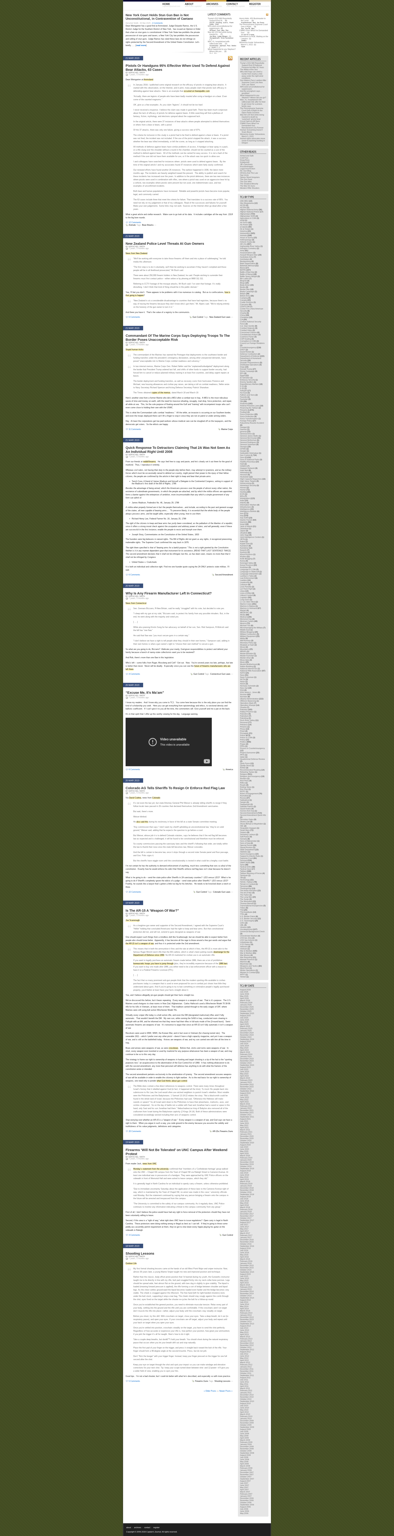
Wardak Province (247, 959)
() (226, 21)
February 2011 (246, 1390)
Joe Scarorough (133, 920)
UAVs (242, 923)
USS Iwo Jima (246, 938)
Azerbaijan (244, 259)
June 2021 (244, 1123)
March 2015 (245, 1285)
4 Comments (134, 674)
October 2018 (245, 1192)
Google (243, 451)
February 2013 (246, 1339)
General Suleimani (248, 444)
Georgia (243, 447)
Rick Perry (244, 781)
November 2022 (247, 1087)
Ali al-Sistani (245, 229)
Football (243, 412)
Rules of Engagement (249, 794)
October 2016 (245, 1244)
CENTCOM (244, 307)
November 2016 (247, 1242)
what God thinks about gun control (172, 1081)
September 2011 (247, 1375)
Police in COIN (246, 738)
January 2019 (246, 1186)
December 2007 (247, 1472)
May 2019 (244, 1177)
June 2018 (244, 1201)
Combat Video (246, 330)
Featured (244, 404)
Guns (230, 1131)
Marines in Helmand (248, 608)
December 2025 (247, 1007)
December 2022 (247, 1084)
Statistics (243, 852)
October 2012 (245, 1347)
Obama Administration (249, 699)
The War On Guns (247, 186)
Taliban (243, 871)
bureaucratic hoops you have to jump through (153, 963)
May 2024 (244, 1048)
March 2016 (245, 1259)
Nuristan (243, 697)
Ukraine (243, 927)
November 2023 (247, 1061)
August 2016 (245, 1248)
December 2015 (247, 1265)
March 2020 (245, 1156)
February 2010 (246, 1416)
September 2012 (247, 1350)
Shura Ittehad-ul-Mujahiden (251, 824)
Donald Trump (246, 369)
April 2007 (244, 1490)
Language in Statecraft (249, 572)
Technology (245, 880)
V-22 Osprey (245, 944)
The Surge (244, 899)
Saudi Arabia (245, 809)
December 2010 (247, 1395)
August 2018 (245, 1197)
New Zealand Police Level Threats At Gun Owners (165, 244)
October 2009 (245, 1425)
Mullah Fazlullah (247, 656)
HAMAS (243, 466)
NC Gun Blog (245, 171)
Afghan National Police (249, 212)
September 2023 (247, 1065)
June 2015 (244, 1278)
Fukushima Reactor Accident (252, 423)
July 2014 (244, 1302)
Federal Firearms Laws (249, 406)
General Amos (246, 434)
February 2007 (246, 1494)
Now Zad (244, 688)
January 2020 (246, 1160)
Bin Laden (244, 279)
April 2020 (244, 1153)
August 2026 (245, 990)
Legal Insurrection (247, 169)
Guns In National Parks (249, 460)
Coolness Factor (247, 337)
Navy (242, 675)
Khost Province (246, 554)
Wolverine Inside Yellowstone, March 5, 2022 (251, 43)
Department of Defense (249, 356)
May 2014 (244, 1306)
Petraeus (244, 725)
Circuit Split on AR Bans (250, 121)
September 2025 (247, 1013)
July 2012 (244, 1354)
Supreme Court (246, 858)
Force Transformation (249, 419)
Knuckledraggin (246, 166)
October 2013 (245, 1322)
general (243, 432)
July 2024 (244, 1044)
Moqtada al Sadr (247, 645)
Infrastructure (245, 507)
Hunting (243, 492)
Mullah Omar (245, 658)
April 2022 (244, 1102)
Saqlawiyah (245, 804)
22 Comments (135, 892)
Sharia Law (245, 822)
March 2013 (245, 1337)
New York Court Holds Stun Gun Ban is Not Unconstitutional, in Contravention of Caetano (159, 16)
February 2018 (246, 1209)
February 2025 (246, 1028)
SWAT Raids (245, 863)
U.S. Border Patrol (247, 916)
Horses (243, 488)
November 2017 (247, 1216)
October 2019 (245, 1166)
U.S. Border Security (248, 919)
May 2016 (244, 1255)
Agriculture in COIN (248, 218)
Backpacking (245, 261)
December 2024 (247, 1033)
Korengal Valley (246, 563)
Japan (242, 531)
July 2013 (244, 1328)
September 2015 (247, 1272)
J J (230, 36)
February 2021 (246, 1132)
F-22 (242, 386)
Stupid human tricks (134, 349)
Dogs (242, 367)
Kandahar (244, 548)
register (156, 1527)
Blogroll (243, 281)
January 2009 (246, 1444)
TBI (241, 878)
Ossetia (243, 707)
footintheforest (246, 22)
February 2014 (246, 1313)
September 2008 (247, 1453)
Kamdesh (244, 546)
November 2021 (247, 1112)
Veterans (243, 947)
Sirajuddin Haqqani (248, 828)
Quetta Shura (245, 766)
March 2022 (245, 1104)
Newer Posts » (225, 1391)
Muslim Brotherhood (248, 664)
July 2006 (244, 1509)
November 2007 (247, 1475)
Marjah (243, 610)
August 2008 (245, 1455)
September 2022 (247, 1091)
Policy (242, 740)
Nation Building (246, 666)
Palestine (244, 714)
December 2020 (247, 1136)
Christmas (244, 317)
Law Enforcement (247, 578)
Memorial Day (246, 619)
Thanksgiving (245, 888)
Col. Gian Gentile (247, 326)
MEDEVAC (244, 613)
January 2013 (246, 1341)
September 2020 (247, 1143)
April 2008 (244, 1464)
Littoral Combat (246, 595)
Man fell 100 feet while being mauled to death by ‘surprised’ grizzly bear (252, 117)
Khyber (243, 557)
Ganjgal (243, 427)
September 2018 (247, 1194)
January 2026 (246, 1005)
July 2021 (244, 1121)
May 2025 (244, 1022)
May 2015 (244, 1281)
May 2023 (244, 1074)
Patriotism (244, 716)
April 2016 (244, 1257)
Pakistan (243, 710)
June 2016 (244, 1253)
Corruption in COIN (248, 341)
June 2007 (244, 1485)
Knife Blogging (246, 559)
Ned (254, 22)
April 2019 (244, 1179)
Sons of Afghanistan (248, 841)
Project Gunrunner (247, 753)
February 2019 (246, 1184)
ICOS (242, 494)
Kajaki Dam (245, 544)
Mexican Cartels (247, 621)
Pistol (242, 731)
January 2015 (246, 1289)
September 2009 (247, 1427)
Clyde (243, 46)
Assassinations (246, 253)
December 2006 (247, 1498)
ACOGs (243, 207)
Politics (243, 742)
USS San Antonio (247, 940)
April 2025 (244, 1024)
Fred (218, 30)
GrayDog (219, 22)
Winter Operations (247, 970)
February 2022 (246, 1106)
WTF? (242, 975)
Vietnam (243, 949)
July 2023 (244, 1069)
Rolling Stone (245, 787)
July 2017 (244, 1225)
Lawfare (243, 580)
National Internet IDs (248, 669)
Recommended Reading (250, 770)
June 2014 (244, 1304)
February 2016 (246, 1261)
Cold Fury (244, 158)
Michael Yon (245, 625)
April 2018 (244, 1205)
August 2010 (245, 1403)
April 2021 (244, 1128)
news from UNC (150, 1163)
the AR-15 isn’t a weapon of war (140, 943)
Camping (244, 298)
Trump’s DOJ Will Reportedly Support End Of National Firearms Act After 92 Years (252, 65)
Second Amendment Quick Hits (253, 815)
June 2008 (244, 1459)
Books (242, 287)
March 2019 (245, 1181)
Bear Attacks (148, 225)
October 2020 (245, 1140)
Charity (243, 313)
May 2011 (244, 1384)
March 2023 (245, 1078)
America (229, 769)
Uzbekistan (244, 942)
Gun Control (198, 317)
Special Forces (246, 845)
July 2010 (244, 1406)
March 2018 (245, 1207)
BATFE (243, 270)
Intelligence (245, 509)
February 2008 (246, 1468)
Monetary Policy (246, 643)
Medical (243, 617)
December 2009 (247, 1421)
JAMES (243, 40)
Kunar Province (246, 565)
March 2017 (245, 1233)
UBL (242, 925)
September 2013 (247, 1324)
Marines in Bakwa (247, 606)
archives (137, 1527)
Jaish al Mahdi (246, 526)
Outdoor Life (131, 1263)
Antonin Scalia (246, 242)
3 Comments (134, 1235)
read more (141, 45)
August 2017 (245, 1222)
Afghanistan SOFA (247, 216)
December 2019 (247, 1162)
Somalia (243, 839)
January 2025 (246, 1031)
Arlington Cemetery (248, 248)
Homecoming (245, 483)
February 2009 (246, 1442)
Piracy (242, 729)
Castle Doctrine (246, 302)
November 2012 (247, 1345)
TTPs (242, 914)
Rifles (242, 783)
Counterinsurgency (248, 347)
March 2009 (245, 1440)
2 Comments (157, 23)
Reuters (243, 778)
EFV (242, 373)
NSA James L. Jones (248, 692)
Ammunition (245, 233)
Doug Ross (244, 160)
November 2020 (247, 1138)
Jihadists (243, 533)
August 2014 (245, 1300)
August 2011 (245, 1378)
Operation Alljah (246, 703)
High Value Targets (248, 481)
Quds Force (245, 763)
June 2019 (244, 1175)
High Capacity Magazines (251, 479)
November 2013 (247, 1319)
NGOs (242, 684)
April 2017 (244, 1231)
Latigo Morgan (222, 36)
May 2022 (244, 1100)
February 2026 (246, 1003)
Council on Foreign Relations (252, 343)
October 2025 (245, 1011)
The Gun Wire (246, 182)
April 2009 (244, 1438)
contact (147, 1527)
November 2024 (247, 1035)
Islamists (243, 522)
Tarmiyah (244, 875)
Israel (242, 524)
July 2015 (244, 1276)
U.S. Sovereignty (247, 921)
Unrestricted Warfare (248, 936)
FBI (241, 401)
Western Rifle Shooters (249, 188)
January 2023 (246, 1082)
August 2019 (245, 1171)
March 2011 (245, 1388)
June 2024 (244, 1046)
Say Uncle (244, 175)
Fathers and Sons (247, 395)
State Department (247, 850)
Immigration (245, 498)
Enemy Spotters (246, 382)
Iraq (241, 516)
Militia (242, 638)
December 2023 (247, 1059)
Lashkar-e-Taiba (247, 576)
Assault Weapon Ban (249, 255)
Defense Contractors (248, 354)
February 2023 (246, 1080)
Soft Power (244, 837)
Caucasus (244, 304)
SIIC (242, 826)
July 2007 (244, 1483)
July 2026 (244, 992)
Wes (222, 30)
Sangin (243, 802)
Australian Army (246, 257)
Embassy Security (247, 380)
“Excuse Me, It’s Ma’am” (145, 693)
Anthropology (245, 240)
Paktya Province (247, 712)
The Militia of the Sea (249, 69)
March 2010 (245, 1414)
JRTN (242, 539)
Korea (242, 561)
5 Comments (134, 1381)
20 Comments (135, 1131)
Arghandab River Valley (250, 246)
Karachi (243, 550)
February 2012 (246, 1365)
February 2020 (246, 1158)
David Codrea (135, 798)
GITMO (243, 449)
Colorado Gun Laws (221, 892)
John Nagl (244, 535)
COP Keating (245, 339)
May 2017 (244, 1229)
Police (242, 735)
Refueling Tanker (247, 772)
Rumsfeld (244, 796)
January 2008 (246, 1470)
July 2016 (244, 1250)
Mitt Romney (245, 641)
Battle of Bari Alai (247, 272)
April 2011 (244, 1386)
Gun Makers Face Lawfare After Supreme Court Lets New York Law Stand (253, 82)
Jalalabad (244, 528)
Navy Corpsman (247, 677)
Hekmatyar (244, 472)
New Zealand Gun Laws (219, 317)
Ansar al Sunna (246, 238)
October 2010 (245, 1399)
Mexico (243, 623)
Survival (243, 860)
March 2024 (245, 1052)
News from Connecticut (136, 603)
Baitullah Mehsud (247, 266)
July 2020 (244, 1147)
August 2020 (245, 1145)
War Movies (245, 955)
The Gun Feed (246, 179)
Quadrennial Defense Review (252, 759)
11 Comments (135, 429)
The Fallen (244, 895)
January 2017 (246, 1237)
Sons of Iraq (245, 843)
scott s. (225, 22)
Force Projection (247, 414)
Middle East (245, 630)
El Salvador (245, 378)
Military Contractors (248, 634)
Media (242, 615)
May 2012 (244, 1358)
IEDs (242, 496)
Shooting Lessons (140, 1253)
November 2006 (247, 1500)
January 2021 (246, 1134)
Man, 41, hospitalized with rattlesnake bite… (218, 42)
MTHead (213, 30)
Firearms (224, 1131)
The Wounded (246, 901)
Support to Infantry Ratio (250, 856)
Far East (243, 393)
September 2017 (247, 1220)
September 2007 (247, 1479)
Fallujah (243, 391)
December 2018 (247, 1188)
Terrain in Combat (247, 884)
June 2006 (244, 1511)
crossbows (173, 1048)
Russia (243, 798)
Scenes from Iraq (247, 811)
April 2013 (244, 1334)
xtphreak (223, 45)
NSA (242, 690)
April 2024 (244, 1050)
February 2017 (246, 1235)
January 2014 (246, 1315)
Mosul (242, 647)
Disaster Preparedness (249, 363)
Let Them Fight (246, 589)
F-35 (242, 388)
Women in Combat (248, 972)
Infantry (243, 503)
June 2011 (244, 1382)
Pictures (243, 727)
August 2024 (245, 1041)
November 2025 (247, 1009)
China (242, 315)
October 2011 (245, 1373)
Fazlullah (244, 399)
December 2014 (247, 1291)
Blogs (242, 283)
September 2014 (247, 1298)
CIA (241, 319)
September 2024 (247, 1039)
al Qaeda (244, 227)
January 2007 (246, 1496)
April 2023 (244, 1076)
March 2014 (245, 1311)
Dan (227, 30)
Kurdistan (244, 567)
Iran (241, 513)
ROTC (242, 791)
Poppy (242, 744)
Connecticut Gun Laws (220, 674)
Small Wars (245, 830)
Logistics (243, 597)
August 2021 (245, 1119)
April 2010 (244, 1412)
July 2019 (244, 1173)
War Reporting (246, 957)
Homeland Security (248, 485)
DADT (242, 350)
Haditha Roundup (247, 462)
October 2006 (245, 1503)
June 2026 (244, 994)
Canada (243, 300)
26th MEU (244, 201)
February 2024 (246, 1054)
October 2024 (245, 1037)
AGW (242, 220)
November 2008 (247, 1449)
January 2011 (245, 1393)
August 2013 (245, 1326)
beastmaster (214, 45)
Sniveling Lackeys (247, 834)
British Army (245, 296)
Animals (132, 225)
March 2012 (245, 1362)
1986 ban (223, 963)
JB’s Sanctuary (246, 164)
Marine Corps (227, 429)
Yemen (243, 977)
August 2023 (245, 1067)
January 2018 (246, 1212)
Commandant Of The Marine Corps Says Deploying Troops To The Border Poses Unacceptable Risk (178, 338)
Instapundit (244, 162)
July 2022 (244, 1095)
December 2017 (247, 1214)
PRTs (242, 755)
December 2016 (247, 1240)
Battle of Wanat (246, 274)
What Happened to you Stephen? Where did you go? (253, 96)
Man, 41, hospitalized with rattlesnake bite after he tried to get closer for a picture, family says (252, 103)
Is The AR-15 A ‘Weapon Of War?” (152, 910)
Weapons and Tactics (249, 966)
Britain (242, 294)
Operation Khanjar (247, 705)
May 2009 (244, 1436)
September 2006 (247, 1505)
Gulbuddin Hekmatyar (249, 453)
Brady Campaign (247, 291)
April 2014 (244, 1309)
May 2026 (244, 996)
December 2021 (247, 1110)
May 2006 (244, 1513)
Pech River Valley (247, 720)
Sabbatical (244, 800)
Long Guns (244, 600)
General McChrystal (248, 438)
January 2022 (246, 1108)
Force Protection (247, 416)
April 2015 (244, 1283)
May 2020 (244, 1151)
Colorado (156, 798)
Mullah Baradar (246, 653)
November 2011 (246, 1371)
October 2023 (245, 1063)
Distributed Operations (249, 365)
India (242, 500)
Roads (243, 785)
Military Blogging (247, 632)
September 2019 (247, 1169)
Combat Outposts (247, 328)
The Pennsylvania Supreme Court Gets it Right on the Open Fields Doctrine (251, 110)
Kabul (242, 541)
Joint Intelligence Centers (250, 537)
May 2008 (244, 1462)
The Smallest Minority (249, 184)
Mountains (244, 649)
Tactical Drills (245, 867)
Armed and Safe (247, 156)
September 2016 (247, 1246)
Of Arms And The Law (249, 173)
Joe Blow (213, 36)
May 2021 (244, 1125)
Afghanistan (245, 214)
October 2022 (245, 1089)
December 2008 (247, 1446)
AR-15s (216, 1131)
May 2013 (244, 1332)
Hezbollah (244, 477)
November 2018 (247, 1190)
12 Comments (135, 222)
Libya (242, 591)
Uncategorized (246, 929)
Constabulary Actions (249, 335)
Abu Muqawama (247, 203)
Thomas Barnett (246, 903)
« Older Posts (210, 1391)
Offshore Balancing (248, 701)
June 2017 (244, 1227)
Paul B (212, 22)
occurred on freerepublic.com (197, 91)
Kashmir (243, 552)
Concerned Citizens (248, 332)
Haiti (242, 464)
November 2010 (247, 1397)
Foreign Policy (246, 421)
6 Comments (134, 317)
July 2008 (244, 1457)
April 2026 (244, 998)
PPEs (242, 746)
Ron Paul (244, 789)
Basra (242, 268)
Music (242, 662)
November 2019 (247, 1164)
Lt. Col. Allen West (247, 602)
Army (242, 251)
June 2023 (244, 1072)
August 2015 (245, 1274)
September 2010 (247, 1401)
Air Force (244, 222)
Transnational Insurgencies (251, 906)
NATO (242, 673)
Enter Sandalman (227, 38)
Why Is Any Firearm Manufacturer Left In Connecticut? (169, 593)
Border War (245, 289)
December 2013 (247, 1317)
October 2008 (245, 1451)
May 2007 (244, 1487)
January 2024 (246, 1056)
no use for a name (247, 34)
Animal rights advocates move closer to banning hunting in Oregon (252, 140)
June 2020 (244, 1149)
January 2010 (246, 1418)
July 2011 (244, 1380)
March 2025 (245, 1026)
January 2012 (246, 1367)
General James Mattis (249, 436)
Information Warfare (248, 505)
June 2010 (244, 1408)
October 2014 (245, 1296)
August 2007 (245, 1481)
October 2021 (245, 1115)
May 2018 (244, 1203)
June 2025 (244, 1020)
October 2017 (245, 1218)
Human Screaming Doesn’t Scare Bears (251, 131)
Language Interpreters (249, 574)
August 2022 (245, 1093)
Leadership (245, 582)
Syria (242, 865)
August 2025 (245, 1016)
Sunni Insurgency (247, 854)
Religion (243, 774)
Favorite (243, 397)
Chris (217, 24)
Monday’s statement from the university (151, 1169)
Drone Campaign (247, 371)
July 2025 (244, 1018)
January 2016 (246, 1263)
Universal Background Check (252, 931)
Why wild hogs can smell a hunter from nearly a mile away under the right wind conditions (251, 75)
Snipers (243, 832)
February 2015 (246, 1287)
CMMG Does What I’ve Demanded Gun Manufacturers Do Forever (251, 125)
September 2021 (247, 1117)
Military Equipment (248, 636)
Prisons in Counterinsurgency (252, 748)
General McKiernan (248, 440)
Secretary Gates (246, 819)
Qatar (242, 757)
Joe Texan (260, 22)
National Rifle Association (250, 671)
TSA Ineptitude (246, 912)
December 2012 (247, 1343)
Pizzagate (244, 733)
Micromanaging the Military (251, 628)
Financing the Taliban (249, 408)
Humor (243, 490)
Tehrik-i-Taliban (246, 882)
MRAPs (243, 651)
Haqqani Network (247, 468)
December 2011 (246, 1369)
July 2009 (244, 1431)
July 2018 (244, 1199)
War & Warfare (246, 951)
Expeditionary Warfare (249, 384)
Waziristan (244, 964)
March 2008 (245, 1466)
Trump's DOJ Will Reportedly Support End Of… (220, 19)
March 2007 (245, 1492)
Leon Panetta (245, 587)
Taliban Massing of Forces (251, 873)
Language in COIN (248, 569)
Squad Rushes (246, 847)
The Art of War (246, 893)
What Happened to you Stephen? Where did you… (222, 50)
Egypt (242, 375)
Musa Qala (244, 660)
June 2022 (244, 1097)
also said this (142, 822)
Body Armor (245, 285)
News (242, 681)
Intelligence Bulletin (248, 511)
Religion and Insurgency (250, 776)
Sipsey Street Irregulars (250, 177)
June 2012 (244, 1356)
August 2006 (245, 1507)
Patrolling (244, 718)
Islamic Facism (246, 520)
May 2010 (244, 1410)
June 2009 (244, 1434)
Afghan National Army (249, 210)
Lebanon (244, 585)
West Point (244, 968)
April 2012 (244, 1360)
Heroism (243, 475)
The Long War (246, 897)
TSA (241, 910)
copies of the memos (161, 392)
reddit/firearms (149, 461)
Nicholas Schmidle (248, 686)
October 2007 (245, 1477)
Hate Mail (244, 470)
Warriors (243, 962)
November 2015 (247, 1268)
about (128, 1527)
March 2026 (245, 1000)
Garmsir (243, 429)
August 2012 (245, 1352)
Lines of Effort (245, 593)
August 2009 (245, 1429)
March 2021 (245, 1130)
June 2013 (244, 1330)
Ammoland (148, 79)
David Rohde (245, 352)
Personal (244, 722)
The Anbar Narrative (248, 891)
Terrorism (244, 886)
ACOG (242, 205)
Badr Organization (247, 263)
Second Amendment (224, 575)
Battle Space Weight (248, 276)
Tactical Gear (245, 869)
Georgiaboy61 (215, 38)
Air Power (244, 225)
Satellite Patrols (246, 806)
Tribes (242, 908)
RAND (242, 768)
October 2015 (245, 1270)
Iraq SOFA (244, 518)
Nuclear (243, 694)
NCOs (242, 679)
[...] (211, 39)
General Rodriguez (248, 442)
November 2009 (247, 1423)
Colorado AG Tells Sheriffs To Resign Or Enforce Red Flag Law (175, 788)
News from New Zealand (136, 253)
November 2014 (247, 1293)
